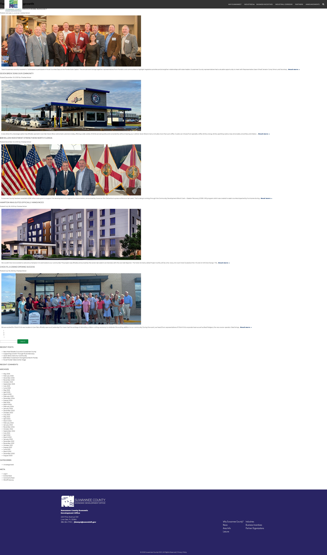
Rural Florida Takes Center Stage (14, 360)
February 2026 (8, 376)
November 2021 (8, 443)
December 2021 (8, 441)
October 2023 (8, 412)
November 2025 (8, 380)
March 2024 (7, 404)
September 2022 (9, 431)
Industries (250, 521)
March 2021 (7, 451)
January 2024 (8, 408)
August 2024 (7, 400)
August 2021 (7, 447)
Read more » (294, 69)
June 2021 (6, 449)
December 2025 (8, 378)
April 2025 (6, 392)
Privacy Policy (182, 552)
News (225, 524)
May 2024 (6, 402)
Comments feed (8, 478)
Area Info (227, 528)
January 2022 (8, 439)
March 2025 (7, 394)
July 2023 (6, 415)
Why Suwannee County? (233, 521)
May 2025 (6, 390)
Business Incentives (264, 4)
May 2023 (6, 417)
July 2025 (6, 386)
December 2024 (9, 398)
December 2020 (9, 453)
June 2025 (7, 388)
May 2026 (6, 374)
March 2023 (7, 421)
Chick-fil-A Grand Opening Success (17, 267)
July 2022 (6, 433)
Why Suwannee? (235, 4)
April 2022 (6, 435)
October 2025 (8, 382)
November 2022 (9, 427)
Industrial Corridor (283, 4)
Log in (5, 474)
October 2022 (8, 429)
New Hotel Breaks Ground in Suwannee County (19, 351)
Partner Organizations (255, 528)
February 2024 (8, 406)
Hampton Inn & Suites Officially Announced (22, 202)
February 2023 (8, 423)
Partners (299, 4)
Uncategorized (8, 464)
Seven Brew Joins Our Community (17, 73)
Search (22, 341)
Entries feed (7, 476)
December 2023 (9, 410)
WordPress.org (8, 480)
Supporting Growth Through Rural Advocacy (23, 9)
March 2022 (7, 437)
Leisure (226, 531)
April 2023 (6, 419)
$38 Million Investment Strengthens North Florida (26, 138)
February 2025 (8, 396)
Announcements (313, 4)
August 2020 (7, 455)
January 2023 (8, 425)
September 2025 (9, 384)
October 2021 (8, 445)
